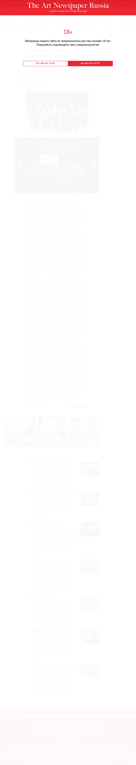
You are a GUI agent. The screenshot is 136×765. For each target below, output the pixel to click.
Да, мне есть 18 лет (90, 64)
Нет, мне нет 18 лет (45, 64)
